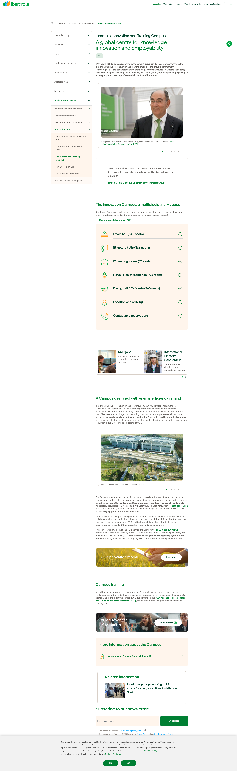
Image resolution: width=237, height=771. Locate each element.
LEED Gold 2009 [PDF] (167, 530)
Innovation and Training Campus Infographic (129, 656)
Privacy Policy (142, 734)
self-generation (180, 506)
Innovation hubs (89, 23)
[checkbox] (97, 731)
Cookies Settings (112, 754)
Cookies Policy (150, 751)
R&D (99, 56)
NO (110, 763)
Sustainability (215, 4)
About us (157, 4)
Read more (171, 557)
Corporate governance (173, 4)
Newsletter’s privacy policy (133, 731)
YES (129, 763)
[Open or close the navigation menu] (231, 5)
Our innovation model (73, 23)
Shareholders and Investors (196, 4)
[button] (89, 35)
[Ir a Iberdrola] (12, 5)
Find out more (166, 623)
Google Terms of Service (164, 734)
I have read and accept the (135, 730)
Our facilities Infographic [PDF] (115, 220)
